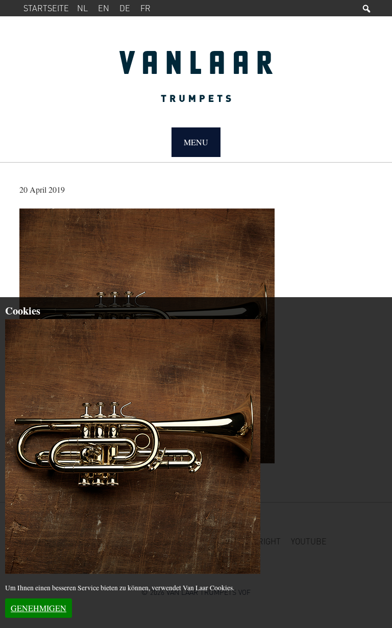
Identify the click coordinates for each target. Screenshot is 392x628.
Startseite (46, 8)
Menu (196, 142)
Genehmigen (38, 608)
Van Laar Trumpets (195, 81)
